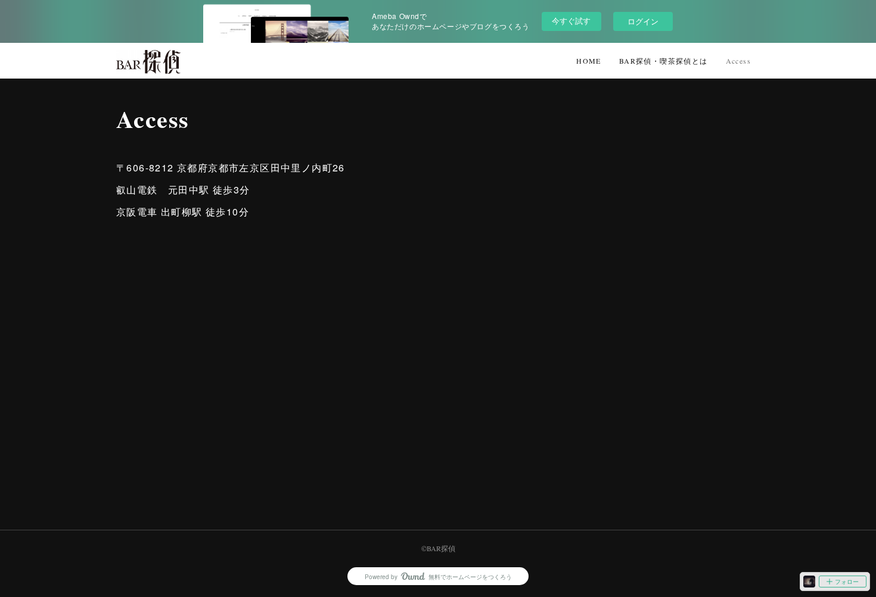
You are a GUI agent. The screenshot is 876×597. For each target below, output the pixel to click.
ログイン (643, 21)
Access (738, 60)
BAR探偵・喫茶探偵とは (663, 60)
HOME (588, 60)
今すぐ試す (571, 20)
